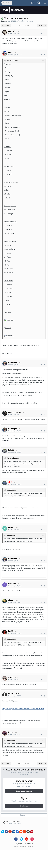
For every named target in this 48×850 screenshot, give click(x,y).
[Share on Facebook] (6, 831)
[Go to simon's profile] (4, 601)
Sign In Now (24, 806)
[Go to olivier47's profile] (4, 32)
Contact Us (29, 844)
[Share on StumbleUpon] (24, 831)
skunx (5, 21)
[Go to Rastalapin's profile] (4, 363)
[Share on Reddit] (20, 831)
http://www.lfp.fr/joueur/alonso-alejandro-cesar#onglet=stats (23, 709)
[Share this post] (44, 33)
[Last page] (45, 25)
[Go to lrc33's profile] (4, 733)
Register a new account (24, 791)
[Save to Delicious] (17, 831)
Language (18, 844)
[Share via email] (28, 831)
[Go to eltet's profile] (4, 483)
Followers (22, 815)
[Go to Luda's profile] (4, 53)
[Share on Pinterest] (31, 831)
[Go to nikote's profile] (4, 528)
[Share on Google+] (10, 831)
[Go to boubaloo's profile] (4, 584)
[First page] (2, 25)
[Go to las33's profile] (4, 632)
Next (40, 25)
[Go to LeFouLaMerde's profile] (4, 413)
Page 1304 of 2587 (24, 25)
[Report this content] (41, 33)
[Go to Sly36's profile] (4, 678)
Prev (7, 25)
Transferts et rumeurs (25, 21)
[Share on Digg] (13, 831)
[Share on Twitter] (2, 831)
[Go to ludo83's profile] (4, 451)
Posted (15, 33)
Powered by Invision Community (24, 846)
